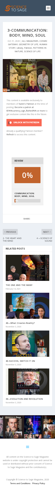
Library (20, 47)
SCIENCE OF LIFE (32, 51)
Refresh (10, 134)
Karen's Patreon (26, 103)
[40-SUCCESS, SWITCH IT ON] (27, 344)
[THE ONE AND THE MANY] (27, 268)
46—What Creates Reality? (20, 323)
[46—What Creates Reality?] (27, 306)
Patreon (28, 47)
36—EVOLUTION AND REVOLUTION (24, 399)
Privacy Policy (38, 483)
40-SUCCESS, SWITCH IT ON (20, 361)
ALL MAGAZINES (30, 41)
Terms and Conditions (20, 483)
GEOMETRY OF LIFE (28, 44)
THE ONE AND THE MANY (19, 285)
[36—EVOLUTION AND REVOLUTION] (27, 381)
